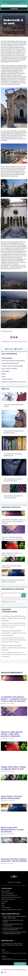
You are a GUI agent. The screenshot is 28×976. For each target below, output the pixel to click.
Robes (4, 374)
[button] (11, 337)
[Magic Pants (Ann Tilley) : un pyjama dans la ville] (13, 546)
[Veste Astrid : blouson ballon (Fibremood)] (13, 561)
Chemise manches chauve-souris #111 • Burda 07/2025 (14, 860)
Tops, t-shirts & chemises (9, 368)
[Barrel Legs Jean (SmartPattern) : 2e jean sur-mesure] (13, 574)
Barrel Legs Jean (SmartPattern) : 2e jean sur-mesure (13, 581)
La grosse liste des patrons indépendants (13, 454)
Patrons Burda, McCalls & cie (9, 895)
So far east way (8, 30)
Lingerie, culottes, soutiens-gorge (12, 366)
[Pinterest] (2, 972)
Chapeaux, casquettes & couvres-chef (14, 381)
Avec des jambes (7, 379)
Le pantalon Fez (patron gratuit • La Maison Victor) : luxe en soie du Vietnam (14, 521)
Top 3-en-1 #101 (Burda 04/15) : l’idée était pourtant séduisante (13, 538)
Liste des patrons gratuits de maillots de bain (13, 432)
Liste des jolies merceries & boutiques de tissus (13, 480)
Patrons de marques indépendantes (13, 360)
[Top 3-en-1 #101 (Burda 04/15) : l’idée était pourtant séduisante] (13, 531)
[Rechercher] (23, 595)
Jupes (3, 376)
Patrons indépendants (7, 893)
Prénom (3, 956)
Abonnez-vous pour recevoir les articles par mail (14, 2)
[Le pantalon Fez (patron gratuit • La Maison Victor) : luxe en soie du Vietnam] (13, 515)
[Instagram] (5, 972)
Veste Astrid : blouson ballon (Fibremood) (11, 797)
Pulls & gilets (6, 371)
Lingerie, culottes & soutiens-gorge (10, 897)
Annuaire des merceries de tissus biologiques (13, 497)
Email (3, 950)
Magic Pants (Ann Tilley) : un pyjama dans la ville (11, 554)
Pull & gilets (4, 901)
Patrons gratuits (5, 891)
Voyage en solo (17, 30)
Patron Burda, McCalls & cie (10, 363)
